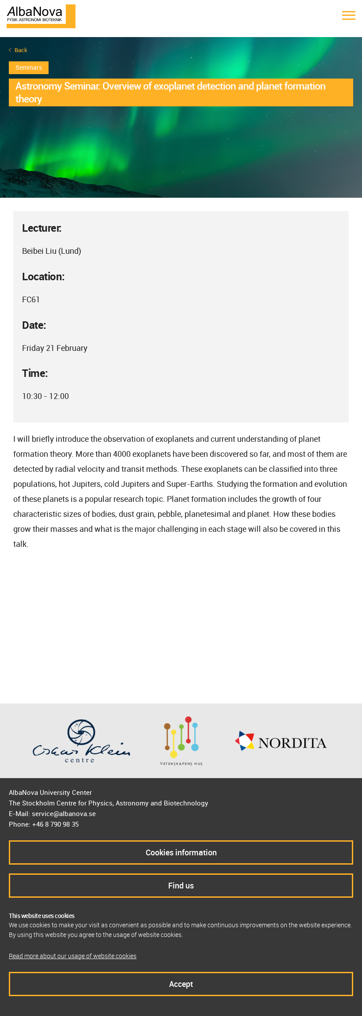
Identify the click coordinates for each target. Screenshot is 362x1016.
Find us (181, 885)
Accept (181, 983)
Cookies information (181, 852)
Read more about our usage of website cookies (72, 956)
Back (21, 50)
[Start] (41, 15)
